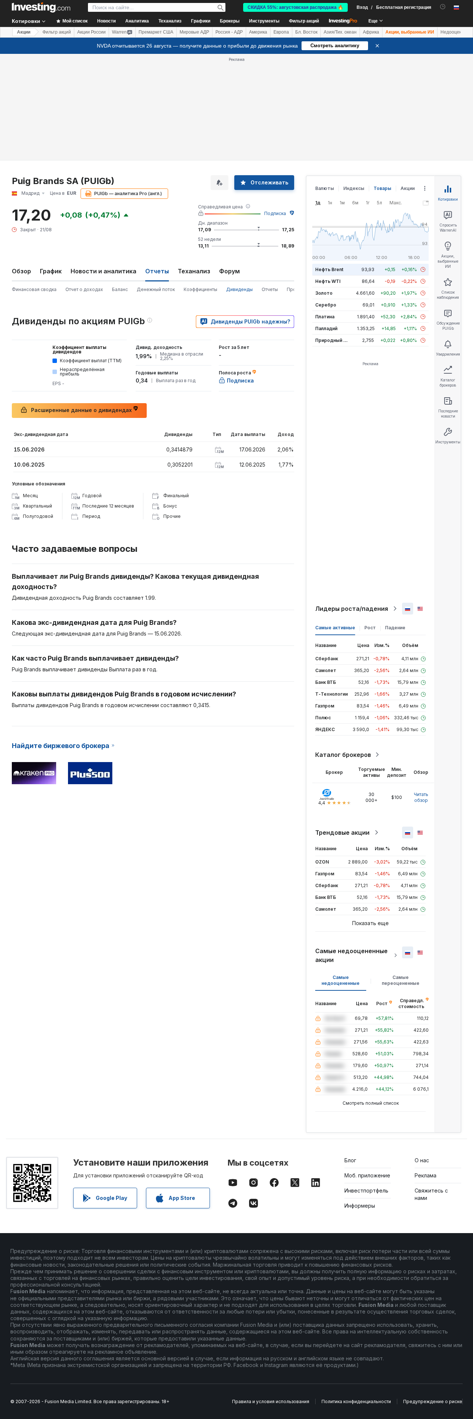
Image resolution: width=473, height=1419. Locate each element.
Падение (395, 627)
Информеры (359, 1205)
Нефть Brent (329, 269)
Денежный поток (156, 289)
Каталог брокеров (343, 754)
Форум (229, 271)
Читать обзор (421, 797)
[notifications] (443, 6)
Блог (350, 1160)
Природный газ (332, 340)
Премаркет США (156, 32)
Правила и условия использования (270, 1401)
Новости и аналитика (103, 271)
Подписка (275, 213)
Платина (324, 316)
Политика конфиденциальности (356, 1401)
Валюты (324, 188)
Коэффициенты (200, 289)
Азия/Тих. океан (340, 32)
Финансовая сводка (34, 289)
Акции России (91, 32)
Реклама (425, 1175)
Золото (324, 293)
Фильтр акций (304, 21)
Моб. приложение (367, 1175)
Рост (370, 627)
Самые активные (335, 627)
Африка (371, 32)
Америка (258, 32)
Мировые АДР (194, 32)
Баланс (120, 289)
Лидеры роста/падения (351, 608)
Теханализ (194, 271)
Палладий (326, 328)
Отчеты (270, 289)
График (51, 271)
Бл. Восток (306, 32)
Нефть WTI (327, 281)
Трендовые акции (342, 832)
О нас (422, 1160)
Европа (281, 32)
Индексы (353, 188)
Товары (382, 188)
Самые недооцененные (340, 980)
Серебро (325, 305)
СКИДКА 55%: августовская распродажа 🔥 (295, 7)
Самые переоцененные (400, 980)
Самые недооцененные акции (351, 955)
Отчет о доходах (84, 289)
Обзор (21, 271)
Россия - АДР (229, 32)
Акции (23, 32)
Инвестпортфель (366, 1190)
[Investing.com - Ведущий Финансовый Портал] (41, 7)
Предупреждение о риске (432, 1401)
